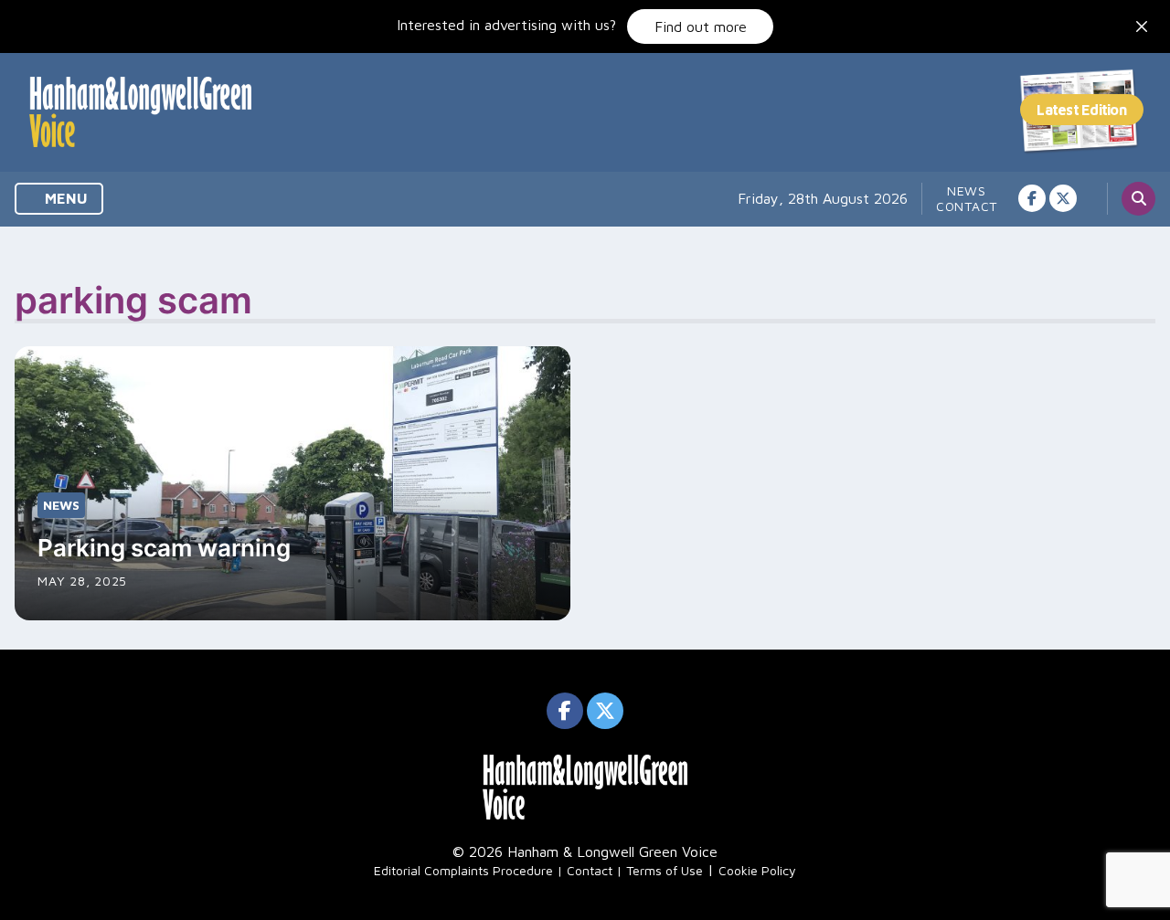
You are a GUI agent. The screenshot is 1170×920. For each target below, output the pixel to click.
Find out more (700, 26)
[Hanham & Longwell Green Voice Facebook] (1032, 198)
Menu (64, 198)
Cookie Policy (757, 870)
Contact (966, 206)
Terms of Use (664, 870)
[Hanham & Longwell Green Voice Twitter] (1063, 198)
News (966, 190)
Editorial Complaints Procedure (463, 870)
